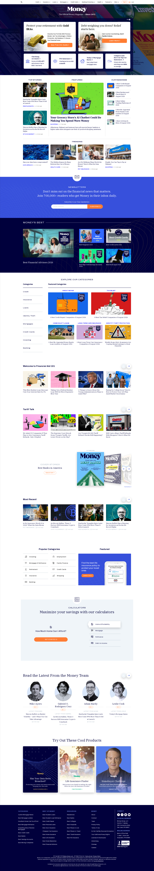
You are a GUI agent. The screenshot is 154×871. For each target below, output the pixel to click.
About (93, 814)
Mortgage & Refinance (37, 563)
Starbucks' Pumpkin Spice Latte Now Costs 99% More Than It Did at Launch (90, 716)
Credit (37, 2)
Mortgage (99, 630)
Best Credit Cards (23, 832)
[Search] (21, 2)
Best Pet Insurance (73, 837)
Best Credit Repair (48, 821)
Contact (94, 818)
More (116, 2)
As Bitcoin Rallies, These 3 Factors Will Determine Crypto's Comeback (63, 719)
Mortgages (63, 2)
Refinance (99, 637)
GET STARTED (50, 639)
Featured (108, 2)
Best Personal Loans (49, 824)
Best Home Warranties (49, 841)
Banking (26, 348)
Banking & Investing (87, 2)
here (99, 865)
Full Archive (127, 486)
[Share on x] (122, 815)
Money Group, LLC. (68, 856)
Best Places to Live (73, 828)
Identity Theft (29, 316)
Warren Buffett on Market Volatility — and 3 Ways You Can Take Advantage (36, 716)
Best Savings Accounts (25, 839)
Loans (54, 2)
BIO (35, 707)
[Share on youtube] (129, 815)
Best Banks (21, 836)
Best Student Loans (49, 814)
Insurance (46, 2)
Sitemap (94, 844)
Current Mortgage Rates (25, 814)
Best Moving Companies (25, 842)
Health (99, 2)
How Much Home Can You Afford (28, 821)
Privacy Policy (95, 824)
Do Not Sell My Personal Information (102, 831)
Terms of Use (95, 828)
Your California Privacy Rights (100, 834)
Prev (124, 366)
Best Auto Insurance (49, 828)
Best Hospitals (71, 824)
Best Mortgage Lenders (25, 818)
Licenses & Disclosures (98, 837)
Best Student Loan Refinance (52, 818)
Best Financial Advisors (50, 844)
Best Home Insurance (49, 834)
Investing (27, 340)
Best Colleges (71, 821)
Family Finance (62, 563)
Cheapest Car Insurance (50, 831)
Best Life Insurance (49, 837)
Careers (93, 847)
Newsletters (71, 814)
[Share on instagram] (125, 815)
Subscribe (94, 206)
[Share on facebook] (118, 815)
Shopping (60, 576)
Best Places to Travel (73, 831)
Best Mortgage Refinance (26, 824)
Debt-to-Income (101, 643)
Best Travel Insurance (73, 834)
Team (93, 821)
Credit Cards (74, 2)
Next (129, 366)
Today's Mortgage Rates (118, 714)
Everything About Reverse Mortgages (26, 828)
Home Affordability (102, 624)
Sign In (125, 2)
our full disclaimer (98, 861)
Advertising (95, 841)
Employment (61, 557)
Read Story (49, 472)
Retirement (33, 569)
